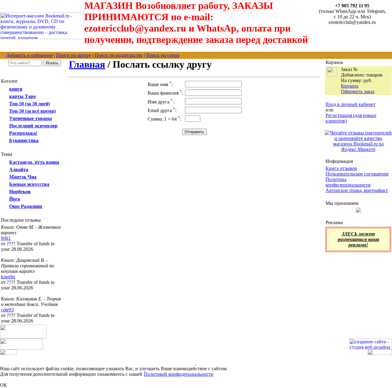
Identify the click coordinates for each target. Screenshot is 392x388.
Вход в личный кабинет (350, 104)
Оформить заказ (357, 91)
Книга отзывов (341, 168)
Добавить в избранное (29, 55)
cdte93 (7, 309)
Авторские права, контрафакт (357, 190)
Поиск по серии (162, 55)
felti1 (6, 238)
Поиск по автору (73, 55)
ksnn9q (8, 276)
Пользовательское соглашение (357, 173)
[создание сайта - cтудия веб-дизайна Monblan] (370, 347)
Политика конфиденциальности (348, 182)
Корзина (349, 86)
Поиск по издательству (119, 55)
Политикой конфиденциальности (178, 374)
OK (3, 385)
